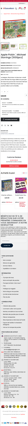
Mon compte (7, 260)
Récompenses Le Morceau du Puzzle (14, 320)
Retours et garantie (9, 263)
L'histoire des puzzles (9, 306)
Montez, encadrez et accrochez (13, 311)
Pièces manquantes (9, 317)
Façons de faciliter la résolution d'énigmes (12, 324)
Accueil (1, 13)
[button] (22, 173)
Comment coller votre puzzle (12, 309)
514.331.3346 (17, 345)
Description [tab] (4, 130)
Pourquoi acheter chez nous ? (12, 283)
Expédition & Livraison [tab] (7, 133)
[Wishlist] (18, 8)
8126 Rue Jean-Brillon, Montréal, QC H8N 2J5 (15, 373)
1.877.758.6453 (8, 345)
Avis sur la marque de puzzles (12, 327)
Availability (6, 99)
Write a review (14, 166)
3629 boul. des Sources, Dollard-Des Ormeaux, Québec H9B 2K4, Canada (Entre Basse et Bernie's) (15, 355)
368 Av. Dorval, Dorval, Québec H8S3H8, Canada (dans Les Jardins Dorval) (14, 387)
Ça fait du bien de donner (11, 294)
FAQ (4, 286)
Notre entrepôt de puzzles (11, 280)
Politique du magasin (9, 289)
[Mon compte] (22, 8)
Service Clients (7, 266)
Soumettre (7, 245)
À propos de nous (8, 277)
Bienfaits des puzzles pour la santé (13, 314)
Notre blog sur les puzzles (11, 291)
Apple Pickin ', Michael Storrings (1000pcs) (13, 56)
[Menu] (1, 8)
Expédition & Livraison (9, 268)
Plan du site (6, 297)
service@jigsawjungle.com (12, 349)
